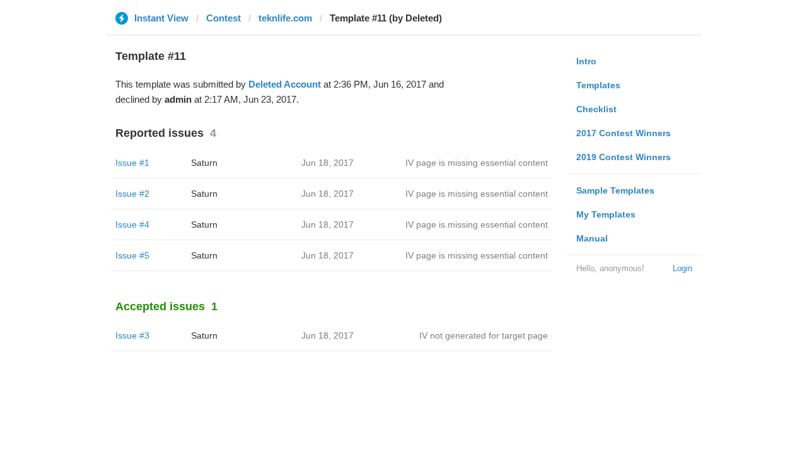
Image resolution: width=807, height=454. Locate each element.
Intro (586, 61)
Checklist (596, 109)
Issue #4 (132, 224)
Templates (598, 85)
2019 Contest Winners (623, 157)
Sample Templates (615, 190)
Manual (592, 238)
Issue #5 (132, 255)
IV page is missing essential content (476, 163)
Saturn (204, 163)
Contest (223, 18)
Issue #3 (132, 335)
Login (682, 268)
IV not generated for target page (483, 335)
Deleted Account (284, 84)
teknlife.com (285, 18)
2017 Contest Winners (623, 133)
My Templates (606, 214)
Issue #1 (132, 163)
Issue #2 (132, 194)
